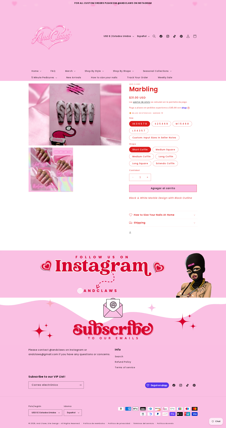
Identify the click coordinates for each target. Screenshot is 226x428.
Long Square (140, 163)
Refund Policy (123, 361)
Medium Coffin (141, 156)
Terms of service (125, 367)
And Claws (41, 423)
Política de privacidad (119, 423)
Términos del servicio (143, 423)
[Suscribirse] (80, 385)
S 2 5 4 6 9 (161, 123)
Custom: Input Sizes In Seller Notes (154, 137)
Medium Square (165, 149)
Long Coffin (166, 156)
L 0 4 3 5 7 (138, 130)
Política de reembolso (94, 423)
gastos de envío (141, 102)
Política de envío (165, 423)
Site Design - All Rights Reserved (64, 423)
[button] (36, 71)
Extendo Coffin (165, 163)
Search (119, 356)
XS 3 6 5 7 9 (139, 123)
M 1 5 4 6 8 (182, 123)
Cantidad (134, 170)
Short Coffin (140, 149)
